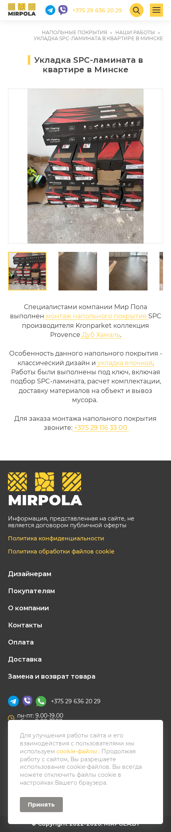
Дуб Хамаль (101, 335)
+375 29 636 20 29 (76, 701)
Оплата (21, 642)
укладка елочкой (125, 363)
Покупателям (31, 591)
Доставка (25, 659)
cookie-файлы (77, 751)
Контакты (25, 625)
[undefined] (18, 166)
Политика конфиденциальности (56, 538)
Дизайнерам (29, 574)
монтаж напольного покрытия (96, 316)
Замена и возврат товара (51, 676)
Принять (41, 804)
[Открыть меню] (156, 10)
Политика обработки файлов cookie (61, 551)
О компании (28, 608)
